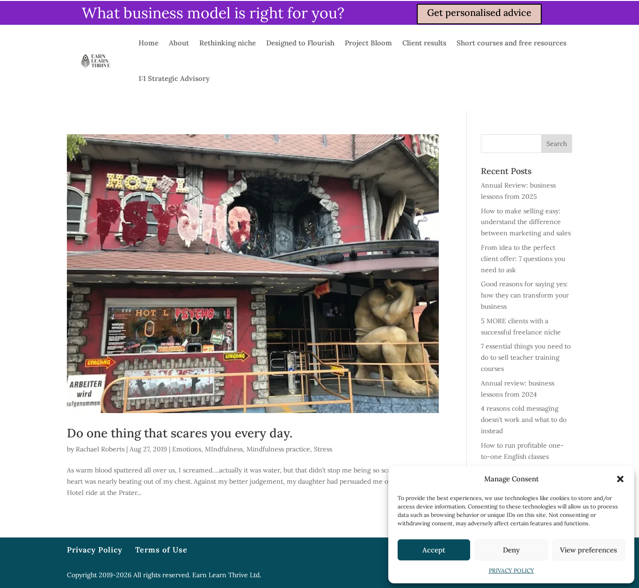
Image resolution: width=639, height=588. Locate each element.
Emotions (186, 449)
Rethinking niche (227, 42)
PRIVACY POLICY (511, 570)
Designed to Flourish (300, 42)
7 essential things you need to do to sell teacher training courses (526, 357)
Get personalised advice (479, 12)
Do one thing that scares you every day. (179, 433)
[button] (620, 479)
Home (148, 42)
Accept (433, 549)
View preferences (588, 549)
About (179, 42)
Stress (323, 449)
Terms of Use (161, 549)
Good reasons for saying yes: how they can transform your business (525, 295)
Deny (511, 549)
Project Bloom (368, 42)
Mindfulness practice (278, 449)
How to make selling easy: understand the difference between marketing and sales (526, 222)
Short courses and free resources (511, 42)
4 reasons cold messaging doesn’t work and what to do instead (523, 419)
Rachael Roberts (100, 449)
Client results (424, 42)
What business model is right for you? (213, 12)
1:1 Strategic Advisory (174, 78)
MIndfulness (224, 449)
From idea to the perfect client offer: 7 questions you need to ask (523, 258)
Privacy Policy (95, 549)
